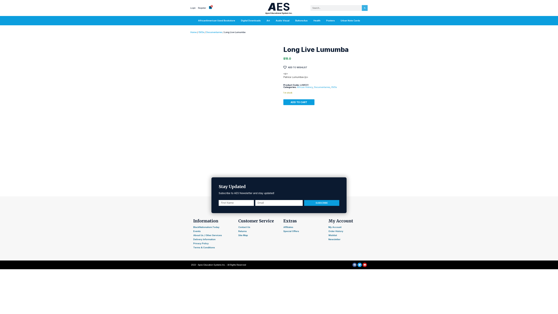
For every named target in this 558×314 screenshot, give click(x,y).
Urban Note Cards (350, 20)
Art (268, 20)
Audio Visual (282, 20)
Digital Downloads (251, 20)
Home (193, 32)
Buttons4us (301, 20)
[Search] (365, 8)
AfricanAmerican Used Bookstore (216, 20)
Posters (330, 20)
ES (279, 6)
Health (316, 20)
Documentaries (214, 32)
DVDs (201, 32)
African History (305, 87)
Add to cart (299, 102)
